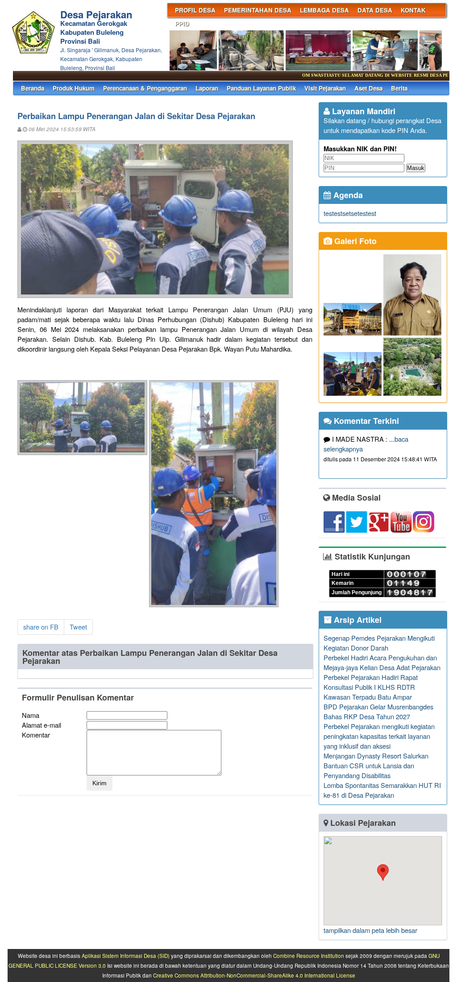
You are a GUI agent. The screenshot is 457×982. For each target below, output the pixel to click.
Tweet (78, 626)
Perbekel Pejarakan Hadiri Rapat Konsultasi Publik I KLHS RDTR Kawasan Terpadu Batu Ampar (371, 686)
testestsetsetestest (350, 213)
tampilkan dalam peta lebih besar (370, 930)
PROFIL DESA (195, 10)
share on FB (40, 626)
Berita (399, 88)
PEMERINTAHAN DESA (257, 10)
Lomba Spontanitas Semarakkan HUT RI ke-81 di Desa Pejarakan (382, 790)
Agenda (347, 195)
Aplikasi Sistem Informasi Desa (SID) (126, 955)
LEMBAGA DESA (324, 10)
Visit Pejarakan (325, 88)
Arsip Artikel (357, 620)
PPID (182, 23)
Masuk (415, 168)
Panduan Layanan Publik (261, 88)
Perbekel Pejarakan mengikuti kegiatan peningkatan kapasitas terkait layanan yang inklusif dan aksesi (379, 735)
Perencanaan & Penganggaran (145, 88)
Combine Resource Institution (308, 955)
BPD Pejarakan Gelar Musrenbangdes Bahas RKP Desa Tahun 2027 (378, 711)
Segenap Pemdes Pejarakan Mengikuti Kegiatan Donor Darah (379, 642)
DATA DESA (374, 10)
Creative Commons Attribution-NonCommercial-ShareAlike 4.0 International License (254, 975)
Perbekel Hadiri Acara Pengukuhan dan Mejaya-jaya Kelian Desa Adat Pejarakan (382, 662)
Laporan (206, 88)
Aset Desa (368, 88)
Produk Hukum (74, 88)
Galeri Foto (354, 241)
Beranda (32, 88)
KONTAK (413, 10)
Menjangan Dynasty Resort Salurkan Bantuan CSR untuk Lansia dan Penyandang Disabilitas (376, 765)
